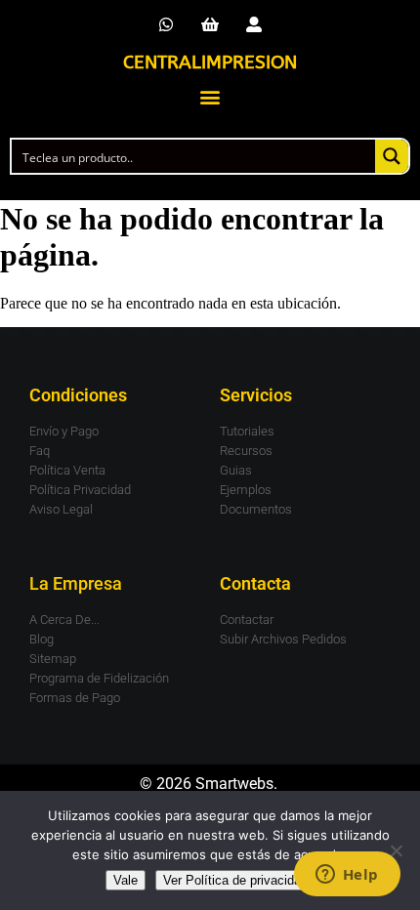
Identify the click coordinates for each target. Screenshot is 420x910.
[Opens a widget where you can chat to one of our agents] (346, 875)
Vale (125, 880)
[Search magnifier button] (391, 156)
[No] (395, 850)
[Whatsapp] (167, 25)
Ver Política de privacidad (235, 880)
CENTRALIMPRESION (210, 62)
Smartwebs (234, 783)
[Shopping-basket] (210, 25)
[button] (210, 96)
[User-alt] (253, 25)
